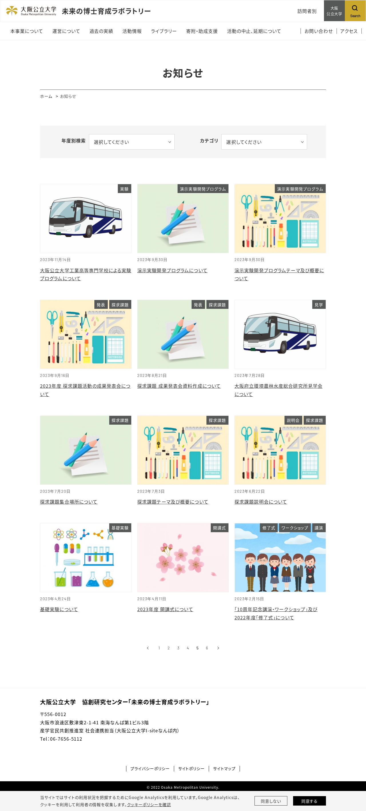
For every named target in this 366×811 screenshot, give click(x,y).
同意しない (271, 801)
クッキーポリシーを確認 (149, 804)
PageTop (353, 780)
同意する (309, 801)
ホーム (46, 96)
